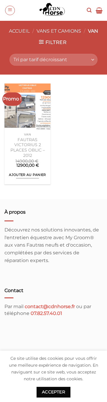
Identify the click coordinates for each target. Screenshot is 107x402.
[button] (10, 10)
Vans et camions (59, 31)
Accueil (19, 31)
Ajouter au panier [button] (27, 175)
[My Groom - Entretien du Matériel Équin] (52, 10)
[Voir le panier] (99, 10)
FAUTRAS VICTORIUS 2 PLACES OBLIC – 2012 (27, 147)
